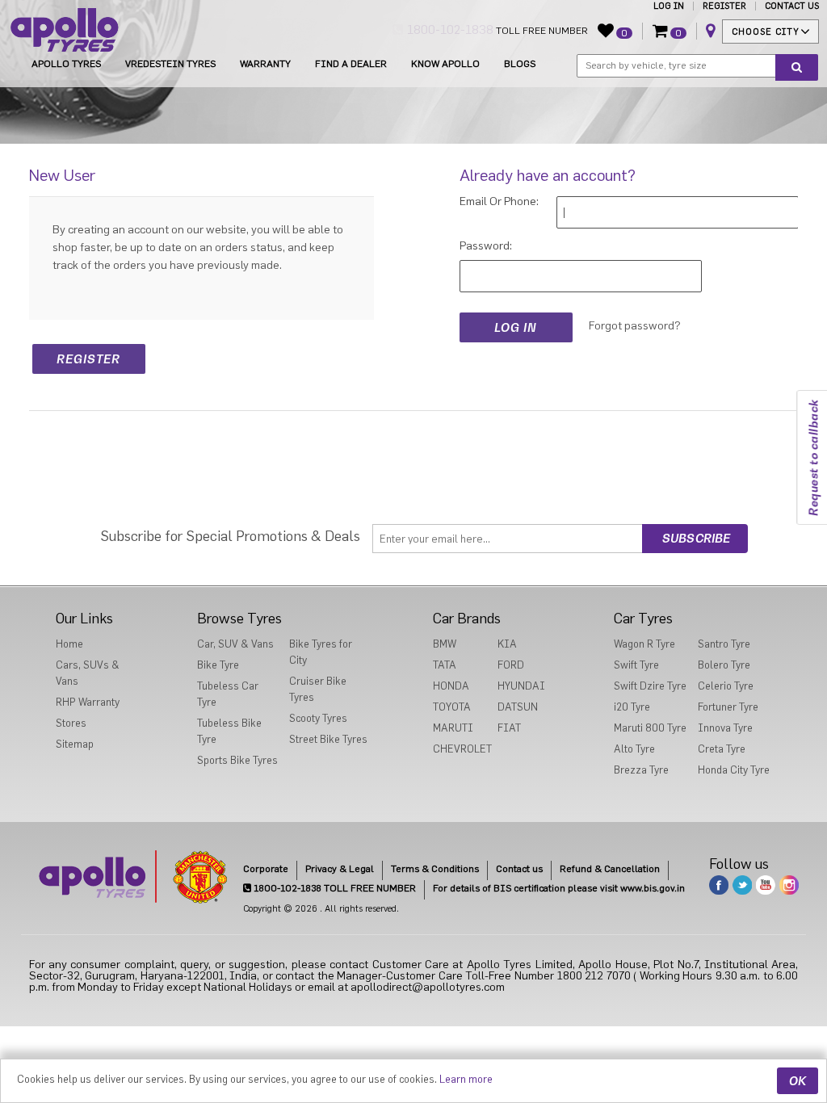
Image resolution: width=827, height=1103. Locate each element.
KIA (507, 644)
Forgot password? (635, 326)
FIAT (509, 728)
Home (69, 644)
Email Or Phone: (499, 202)
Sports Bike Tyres (237, 760)
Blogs (519, 64)
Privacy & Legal (339, 869)
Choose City (766, 31)
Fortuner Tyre (728, 707)
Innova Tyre (725, 728)
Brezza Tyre (641, 770)
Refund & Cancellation (610, 869)
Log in (668, 6)
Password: (486, 246)
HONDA (451, 686)
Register (724, 6)
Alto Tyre (634, 749)
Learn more (466, 1079)
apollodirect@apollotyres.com (428, 987)
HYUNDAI (521, 686)
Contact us (519, 869)
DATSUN (517, 707)
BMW (444, 644)
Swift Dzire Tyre (650, 686)
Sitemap (75, 744)
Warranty (265, 64)
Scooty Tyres (318, 718)
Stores (71, 723)
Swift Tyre (636, 665)
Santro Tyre (724, 644)
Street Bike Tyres (328, 739)
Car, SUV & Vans (235, 644)
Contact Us (792, 6)
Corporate (265, 869)
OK (797, 1081)
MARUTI (453, 728)
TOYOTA (452, 707)
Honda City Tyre (734, 770)
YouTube (765, 885)
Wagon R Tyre (644, 644)
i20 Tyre (632, 707)
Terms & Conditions (435, 869)
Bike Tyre (218, 665)
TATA (444, 665)
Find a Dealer (351, 64)
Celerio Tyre (726, 686)
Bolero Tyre (724, 665)
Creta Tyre (721, 749)
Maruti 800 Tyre (650, 728)
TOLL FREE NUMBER (496, 29)
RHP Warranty (88, 702)
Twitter (742, 885)
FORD (510, 665)
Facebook (718, 885)
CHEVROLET (462, 749)
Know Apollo (445, 64)
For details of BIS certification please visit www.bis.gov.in (559, 888)
